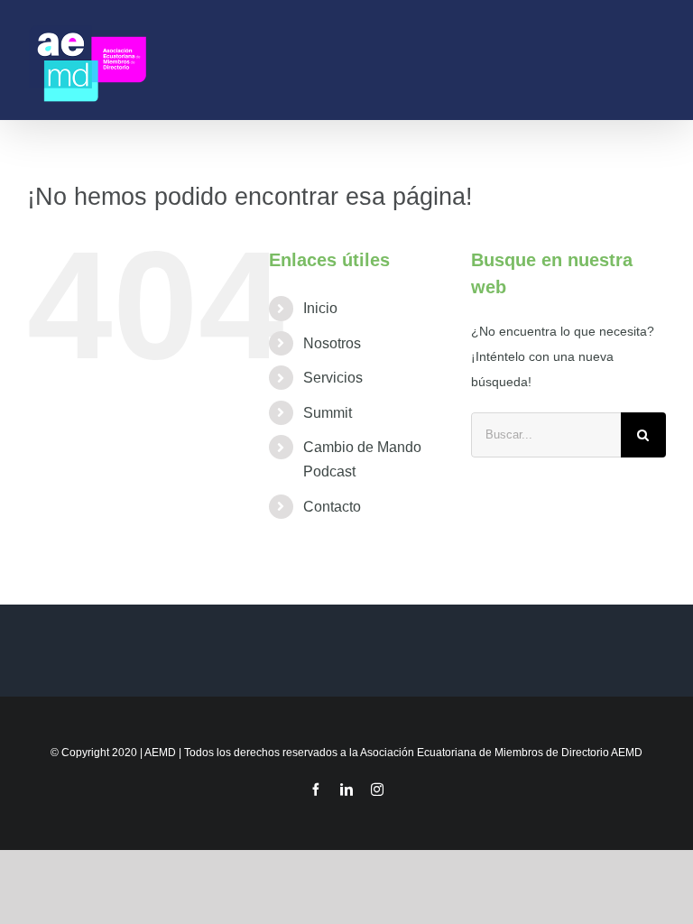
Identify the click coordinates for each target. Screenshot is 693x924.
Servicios (333, 377)
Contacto (332, 506)
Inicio (320, 308)
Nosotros (332, 343)
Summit (327, 412)
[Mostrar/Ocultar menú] (657, 60)
